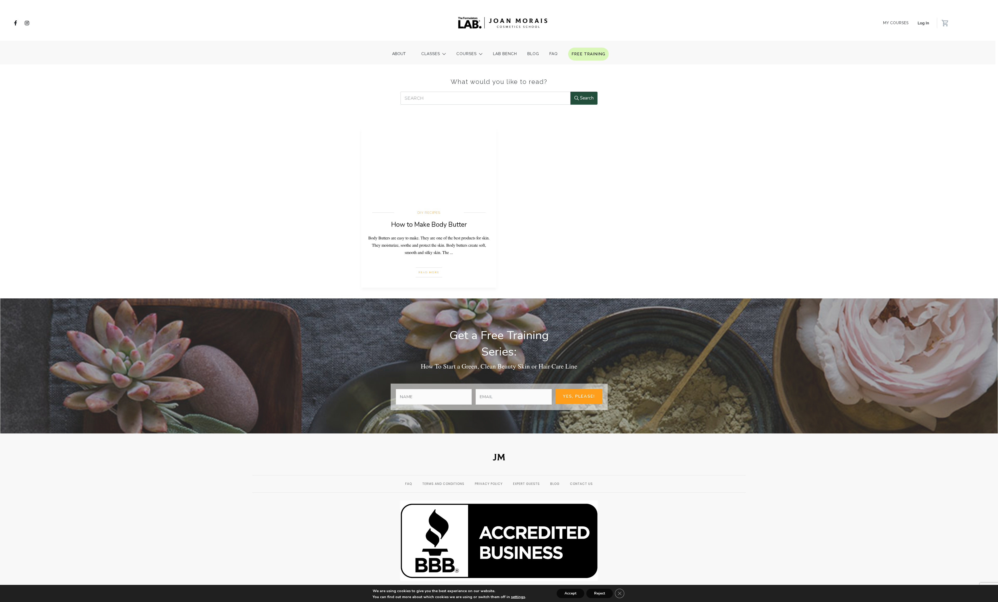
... (451, 252)
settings (518, 597)
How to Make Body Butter (429, 224)
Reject (599, 593)
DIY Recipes (428, 213)
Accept (570, 593)
